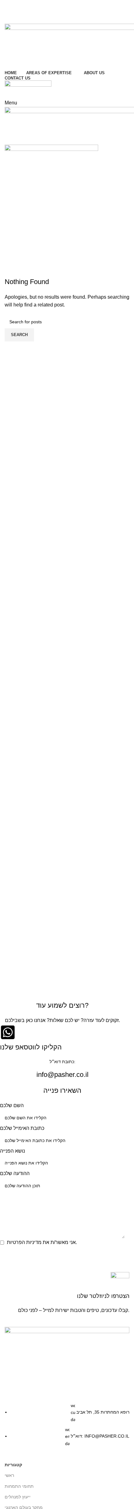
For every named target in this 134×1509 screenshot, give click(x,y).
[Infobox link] (67, 1293)
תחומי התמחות (19, 1486)
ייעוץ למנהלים (18, 1496)
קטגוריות (13, 1464)
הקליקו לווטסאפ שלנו (31, 1047)
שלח (10, 1254)
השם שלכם (12, 1105)
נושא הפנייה (12, 1151)
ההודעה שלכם (15, 1173)
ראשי (9, 1475)
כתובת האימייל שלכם (22, 1128)
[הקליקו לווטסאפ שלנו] (8, 1032)
